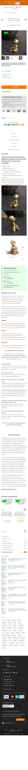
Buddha (4, 622)
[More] (23, 125)
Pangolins (4, 640)
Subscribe (20, 719)
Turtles (22, 645)
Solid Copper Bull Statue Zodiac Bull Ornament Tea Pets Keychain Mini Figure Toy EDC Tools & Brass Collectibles (7, 514)
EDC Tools (5, 541)
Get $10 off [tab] (14, 136)
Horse (23, 632)
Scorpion (4, 642)
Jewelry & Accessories (7, 543)
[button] (25, 43)
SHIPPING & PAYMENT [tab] (14, 140)
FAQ (17, 731)
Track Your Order (7, 683)
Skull (17, 642)
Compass (4, 625)
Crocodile (20, 625)
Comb (19, 622)
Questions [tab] (14, 143)
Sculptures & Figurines (15, 25)
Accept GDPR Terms (9, 723)
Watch (4, 647)
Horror (18, 632)
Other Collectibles (7, 547)
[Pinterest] (9, 125)
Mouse (10, 637)
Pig (10, 640)
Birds (19, 620)
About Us (6, 729)
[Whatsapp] (11, 125)
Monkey (4, 637)
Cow (10, 625)
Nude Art (16, 637)
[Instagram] (17, 125)
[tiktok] (17, 673)
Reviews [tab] (14, 146)
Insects (14, 635)
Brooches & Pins (6, 538)
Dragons (21, 627)
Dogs (15, 627)
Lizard (19, 635)
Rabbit (14, 640)
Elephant (4, 630)
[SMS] (21, 125)
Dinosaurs (9, 627)
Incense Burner (6, 635)
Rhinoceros (21, 640)
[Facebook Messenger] (13, 125)
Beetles (14, 620)
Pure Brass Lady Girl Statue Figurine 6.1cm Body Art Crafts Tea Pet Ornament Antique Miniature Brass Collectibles (19, 514)
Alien (3, 620)
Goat (7, 632)
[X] (4, 673)
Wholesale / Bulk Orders (9, 685)
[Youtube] (14, 673)
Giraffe (20, 630)
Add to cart (14, 87)
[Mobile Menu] (2, 19)
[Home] (7, 25)
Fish (10, 630)
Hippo (12, 632)
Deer (3, 627)
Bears (8, 620)
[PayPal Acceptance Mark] (14, 696)
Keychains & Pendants (7, 545)
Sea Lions (11, 642)
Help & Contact (13, 729)
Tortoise (16, 645)
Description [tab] (14, 133)
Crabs (14, 625)
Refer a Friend (12, 731)
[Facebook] (5, 125)
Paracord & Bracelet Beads (8, 550)
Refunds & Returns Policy (9, 681)
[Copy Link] (19, 125)
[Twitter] (7, 125)
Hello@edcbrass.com (11, 666)
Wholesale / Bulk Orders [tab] (14, 149)
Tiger (10, 645)
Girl (3, 632)
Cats (15, 622)
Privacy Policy (19, 729)
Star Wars (4, 645)
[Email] (15, 125)
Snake (22, 642)
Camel (9, 622)
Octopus (22, 637)
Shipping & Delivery (8, 679)
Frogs (14, 630)
